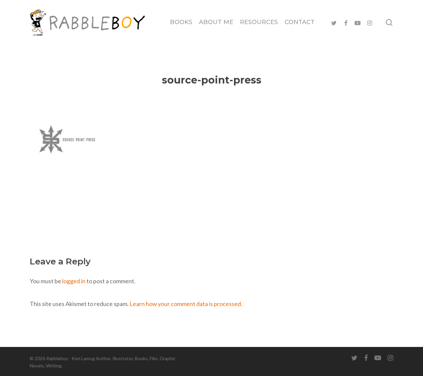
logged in (74, 281)
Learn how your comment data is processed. (186, 303)
